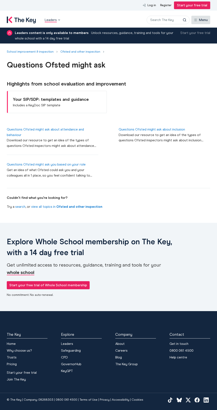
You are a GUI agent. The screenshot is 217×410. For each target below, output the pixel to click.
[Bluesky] (179, 399)
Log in (151, 5)
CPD (64, 357)
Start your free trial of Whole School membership (48, 285)
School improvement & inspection (30, 51)
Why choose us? (19, 350)
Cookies (137, 400)
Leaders (67, 344)
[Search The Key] (185, 20)
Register (165, 5)
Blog (118, 357)
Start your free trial (192, 5)
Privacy (105, 400)
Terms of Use (88, 400)
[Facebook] (197, 399)
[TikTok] (170, 399)
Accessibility (120, 400)
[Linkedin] (206, 399)
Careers (121, 350)
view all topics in (66, 207)
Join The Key (16, 379)
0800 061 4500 (181, 350)
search (20, 207)
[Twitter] (188, 399)
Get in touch (179, 344)
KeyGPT (67, 371)
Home (11, 344)
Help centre (178, 357)
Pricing (12, 364)
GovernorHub (71, 364)
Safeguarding (71, 350)
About (120, 344)
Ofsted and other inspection (80, 51)
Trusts (12, 357)
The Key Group (126, 364)
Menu (203, 20)
